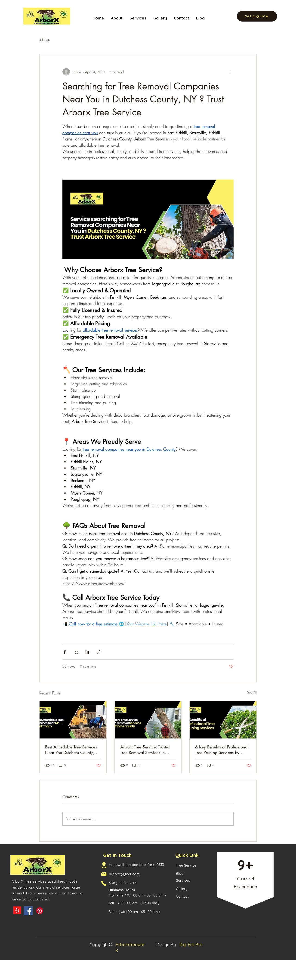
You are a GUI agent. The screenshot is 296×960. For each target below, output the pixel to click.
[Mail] (104, 874)
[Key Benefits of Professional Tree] (223, 719)
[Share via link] (98, 652)
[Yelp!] (17, 910)
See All (252, 692)
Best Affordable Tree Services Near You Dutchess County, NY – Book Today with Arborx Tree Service (72, 749)
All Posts (44, 40)
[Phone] (104, 883)
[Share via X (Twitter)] (76, 652)
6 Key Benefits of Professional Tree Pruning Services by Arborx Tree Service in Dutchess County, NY (221, 749)
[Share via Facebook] (64, 652)
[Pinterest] (39, 910)
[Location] (104, 865)
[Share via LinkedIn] (87, 652)
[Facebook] (28, 910)
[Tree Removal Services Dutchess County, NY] (148, 719)
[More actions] (231, 72)
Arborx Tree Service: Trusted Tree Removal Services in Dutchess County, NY (145, 749)
